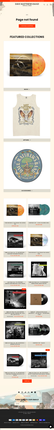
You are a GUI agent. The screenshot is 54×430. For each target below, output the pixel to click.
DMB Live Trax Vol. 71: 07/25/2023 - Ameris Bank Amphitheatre (39, 283)
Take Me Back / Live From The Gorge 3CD (39, 253)
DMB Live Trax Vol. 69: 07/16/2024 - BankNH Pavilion (15, 343)
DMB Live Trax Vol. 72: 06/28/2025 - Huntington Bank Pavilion (15, 253)
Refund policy (16, 422)
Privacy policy (7, 422)
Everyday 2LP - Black (39, 343)
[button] (2, 4)
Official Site (27, 396)
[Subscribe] (38, 403)
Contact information (44, 422)
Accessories (26, 190)
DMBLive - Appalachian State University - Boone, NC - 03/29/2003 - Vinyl (38, 313)
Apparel (26, 140)
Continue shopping (27, 26)
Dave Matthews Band (29, 425)
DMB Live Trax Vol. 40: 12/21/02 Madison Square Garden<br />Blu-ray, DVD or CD (15, 313)
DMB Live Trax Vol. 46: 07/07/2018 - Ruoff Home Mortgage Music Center (39, 373)
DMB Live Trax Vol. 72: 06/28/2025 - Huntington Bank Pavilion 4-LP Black (15, 374)
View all (27, 381)
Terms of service (25, 422)
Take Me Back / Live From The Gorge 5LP (15, 223)
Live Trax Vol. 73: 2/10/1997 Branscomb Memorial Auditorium (15, 283)
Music (26, 89)
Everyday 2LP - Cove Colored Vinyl (39, 222)
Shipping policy (34, 422)
